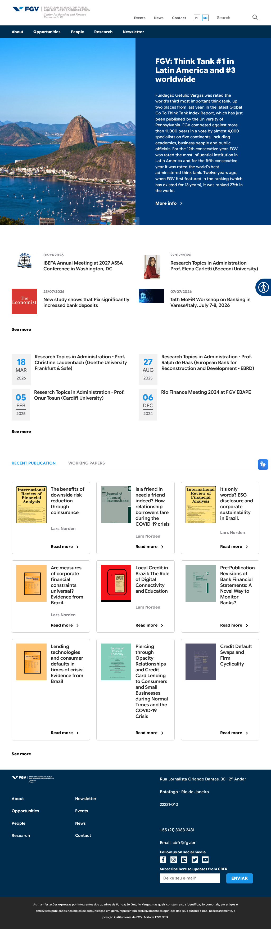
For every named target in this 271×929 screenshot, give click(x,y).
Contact (179, 18)
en (205, 18)
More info (166, 203)
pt (197, 18)
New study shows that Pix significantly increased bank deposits (86, 302)
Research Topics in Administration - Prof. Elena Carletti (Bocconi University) (214, 266)
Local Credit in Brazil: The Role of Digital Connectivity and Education (152, 579)
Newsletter (133, 31)
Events (140, 18)
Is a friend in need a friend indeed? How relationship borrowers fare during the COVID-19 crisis (153, 506)
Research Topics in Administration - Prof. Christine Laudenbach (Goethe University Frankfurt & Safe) (81, 362)
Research (103, 31)
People (77, 31)
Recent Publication (34, 463)
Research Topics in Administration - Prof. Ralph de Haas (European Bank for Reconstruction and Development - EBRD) (207, 362)
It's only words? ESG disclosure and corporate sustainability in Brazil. (236, 503)
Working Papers (86, 463)
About (17, 31)
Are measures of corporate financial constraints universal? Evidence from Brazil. (67, 585)
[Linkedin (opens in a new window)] (184, 859)
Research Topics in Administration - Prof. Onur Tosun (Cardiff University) (79, 395)
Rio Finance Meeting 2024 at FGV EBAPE (206, 392)
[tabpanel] (135, 131)
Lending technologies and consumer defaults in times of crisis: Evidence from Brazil (67, 664)
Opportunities (47, 31)
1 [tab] (135, 221)
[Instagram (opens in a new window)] (173, 859)
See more (21, 329)
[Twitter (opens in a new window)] (195, 859)
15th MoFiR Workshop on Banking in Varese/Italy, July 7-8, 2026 (210, 302)
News (159, 18)
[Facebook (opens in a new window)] (163, 859)
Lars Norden (63, 528)
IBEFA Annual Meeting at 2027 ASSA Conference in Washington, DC (83, 266)
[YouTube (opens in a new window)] (205, 859)
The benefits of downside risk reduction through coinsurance (67, 500)
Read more (62, 546)
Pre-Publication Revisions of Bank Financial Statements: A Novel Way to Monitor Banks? (237, 585)
